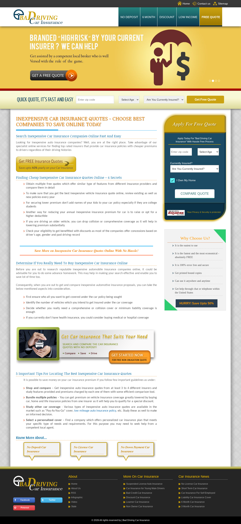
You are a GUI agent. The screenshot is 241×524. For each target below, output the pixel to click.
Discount (166, 17)
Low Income (188, 17)
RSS (73, 493)
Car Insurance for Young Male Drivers (145, 488)
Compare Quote (195, 193)
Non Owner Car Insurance (139, 506)
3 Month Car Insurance (193, 506)
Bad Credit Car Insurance (139, 493)
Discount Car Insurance (138, 497)
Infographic (77, 497)
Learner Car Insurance (137, 502)
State (73, 506)
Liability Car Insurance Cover (196, 497)
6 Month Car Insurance (193, 502)
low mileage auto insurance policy (95, 410)
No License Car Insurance (194, 484)
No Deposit (129, 17)
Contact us (204, 3)
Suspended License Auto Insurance (144, 484)
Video (74, 502)
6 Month (148, 17)
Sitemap (223, 3)
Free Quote (211, 17)
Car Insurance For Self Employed (198, 493)
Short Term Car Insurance (194, 488)
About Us (76, 488)
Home (186, 3)
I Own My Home (186, 180)
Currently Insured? (181, 163)
